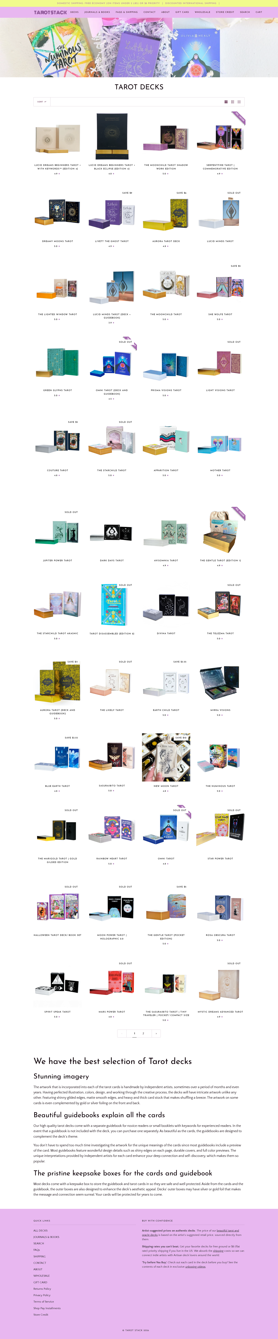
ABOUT (37, 1269)
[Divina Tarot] (166, 605)
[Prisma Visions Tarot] (166, 362)
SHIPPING (39, 1256)
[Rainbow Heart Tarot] (112, 830)
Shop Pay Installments (47, 1308)
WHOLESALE (41, 1275)
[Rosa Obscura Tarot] (220, 906)
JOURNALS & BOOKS (46, 1237)
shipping (218, 1250)
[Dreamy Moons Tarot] (57, 213)
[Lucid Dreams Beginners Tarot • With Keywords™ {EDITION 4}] (57, 136)
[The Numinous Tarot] (220, 757)
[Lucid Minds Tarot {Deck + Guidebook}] (112, 286)
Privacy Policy (41, 1295)
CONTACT (39, 1263)
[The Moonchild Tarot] (166, 286)
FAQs (36, 1250)
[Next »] (156, 1034)
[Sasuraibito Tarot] (112, 757)
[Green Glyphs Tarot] (57, 362)
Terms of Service (43, 1301)
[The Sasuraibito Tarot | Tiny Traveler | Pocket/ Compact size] (166, 983)
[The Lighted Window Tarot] (57, 286)
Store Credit (40, 1314)
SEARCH (38, 1243)
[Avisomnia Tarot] (166, 532)
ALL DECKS (40, 1230)
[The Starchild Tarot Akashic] (57, 605)
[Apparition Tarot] (166, 442)
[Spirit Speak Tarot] (57, 983)
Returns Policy (42, 1288)
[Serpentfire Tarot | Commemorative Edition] (220, 136)
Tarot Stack (134, 1330)
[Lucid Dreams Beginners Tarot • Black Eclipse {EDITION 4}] (112, 136)
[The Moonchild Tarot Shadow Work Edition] (166, 136)
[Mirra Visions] (220, 681)
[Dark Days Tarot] (112, 532)
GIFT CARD (40, 1282)
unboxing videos (195, 1266)
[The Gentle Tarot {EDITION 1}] (220, 532)
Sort (40, 102)
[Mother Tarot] (220, 442)
